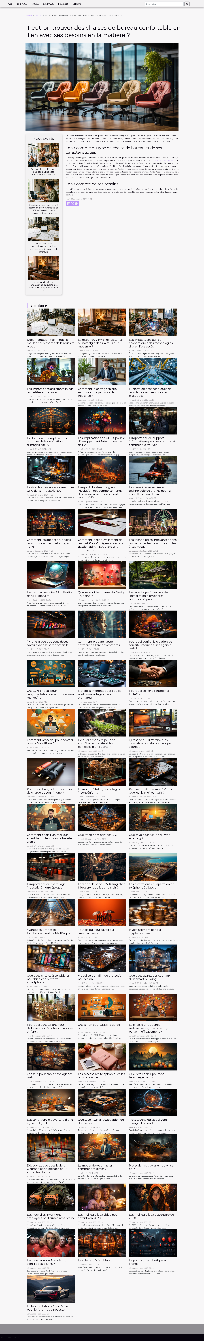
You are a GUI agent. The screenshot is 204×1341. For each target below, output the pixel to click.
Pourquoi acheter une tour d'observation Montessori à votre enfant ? (50, 1028)
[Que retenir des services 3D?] (102, 817)
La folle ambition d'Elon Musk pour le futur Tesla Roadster (47, 1307)
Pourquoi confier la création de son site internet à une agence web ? (150, 645)
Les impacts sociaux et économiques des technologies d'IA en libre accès (151, 343)
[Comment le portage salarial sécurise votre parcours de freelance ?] (102, 371)
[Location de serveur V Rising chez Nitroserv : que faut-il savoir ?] (102, 866)
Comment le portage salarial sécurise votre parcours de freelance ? (97, 392)
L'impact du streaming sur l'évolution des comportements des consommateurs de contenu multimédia (100, 492)
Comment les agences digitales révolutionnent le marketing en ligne (49, 543)
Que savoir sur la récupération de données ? (101, 1121)
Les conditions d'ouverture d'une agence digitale (50, 1121)
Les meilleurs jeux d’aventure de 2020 (151, 1216)
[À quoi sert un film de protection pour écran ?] (102, 958)
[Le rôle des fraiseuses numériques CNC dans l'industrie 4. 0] (51, 469)
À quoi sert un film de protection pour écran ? (100, 977)
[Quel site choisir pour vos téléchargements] (153, 1056)
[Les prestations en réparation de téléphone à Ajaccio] (153, 866)
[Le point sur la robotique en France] (153, 1242)
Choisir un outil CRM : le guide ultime (99, 1026)
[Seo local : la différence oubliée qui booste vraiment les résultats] (43, 154)
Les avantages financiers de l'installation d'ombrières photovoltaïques (148, 596)
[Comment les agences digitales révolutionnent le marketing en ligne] (51, 522)
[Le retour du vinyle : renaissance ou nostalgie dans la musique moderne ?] (43, 267)
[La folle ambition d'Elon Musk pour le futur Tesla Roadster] (51, 1288)
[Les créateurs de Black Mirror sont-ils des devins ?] (51, 1242)
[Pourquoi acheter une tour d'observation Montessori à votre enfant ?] (51, 1007)
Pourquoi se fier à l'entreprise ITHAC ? (149, 692)
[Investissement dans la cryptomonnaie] (153, 912)
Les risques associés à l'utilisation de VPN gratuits (50, 594)
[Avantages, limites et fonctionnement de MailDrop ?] (51, 912)
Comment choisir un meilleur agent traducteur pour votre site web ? (49, 838)
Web (10, 3)
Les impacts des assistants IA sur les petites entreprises (50, 390)
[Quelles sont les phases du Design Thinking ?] (102, 574)
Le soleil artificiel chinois (95, 1260)
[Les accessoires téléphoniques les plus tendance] (102, 1056)
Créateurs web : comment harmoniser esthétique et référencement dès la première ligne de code (43, 209)
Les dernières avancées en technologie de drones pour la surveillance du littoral (150, 491)
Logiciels (63, 3)
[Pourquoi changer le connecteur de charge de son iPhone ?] (51, 771)
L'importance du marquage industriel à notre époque (46, 885)
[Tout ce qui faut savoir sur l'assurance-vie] (102, 912)
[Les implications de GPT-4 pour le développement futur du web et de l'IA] (102, 420)
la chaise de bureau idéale (162, 160)
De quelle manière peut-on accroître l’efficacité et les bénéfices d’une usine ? (96, 743)
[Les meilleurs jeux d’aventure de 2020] (153, 1197)
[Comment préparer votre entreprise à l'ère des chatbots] (102, 624)
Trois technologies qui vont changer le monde (148, 1121)
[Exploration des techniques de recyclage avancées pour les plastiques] (153, 371)
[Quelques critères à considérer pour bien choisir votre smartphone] (51, 958)
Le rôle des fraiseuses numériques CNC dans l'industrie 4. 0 (50, 489)
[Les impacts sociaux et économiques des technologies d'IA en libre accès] (153, 322)
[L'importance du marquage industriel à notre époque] (51, 866)
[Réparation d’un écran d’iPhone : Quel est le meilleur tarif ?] (153, 771)
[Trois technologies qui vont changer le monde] (153, 1102)
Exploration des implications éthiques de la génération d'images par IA (47, 441)
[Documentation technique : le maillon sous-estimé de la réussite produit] (43, 228)
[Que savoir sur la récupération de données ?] (102, 1102)
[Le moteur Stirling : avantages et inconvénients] (102, 771)
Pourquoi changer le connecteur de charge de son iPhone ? (49, 790)
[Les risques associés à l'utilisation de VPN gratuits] (51, 574)
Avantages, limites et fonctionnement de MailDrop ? (48, 931)
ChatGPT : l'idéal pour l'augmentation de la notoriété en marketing (50, 694)
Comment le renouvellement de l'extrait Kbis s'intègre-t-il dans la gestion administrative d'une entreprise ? (100, 545)
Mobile (35, 3)
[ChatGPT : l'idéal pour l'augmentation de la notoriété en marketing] (51, 673)
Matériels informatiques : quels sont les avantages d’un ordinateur (99, 694)
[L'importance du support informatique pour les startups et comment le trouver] (153, 420)
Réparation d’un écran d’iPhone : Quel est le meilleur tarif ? (151, 790)
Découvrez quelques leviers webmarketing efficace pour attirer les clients (46, 1169)
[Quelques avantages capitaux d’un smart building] (153, 958)
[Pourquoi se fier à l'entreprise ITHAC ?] (153, 673)
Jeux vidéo (22, 3)
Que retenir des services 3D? (98, 835)
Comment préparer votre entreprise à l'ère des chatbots (99, 643)
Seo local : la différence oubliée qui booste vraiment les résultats (43, 172)
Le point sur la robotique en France (148, 1262)
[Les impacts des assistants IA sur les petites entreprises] (51, 371)
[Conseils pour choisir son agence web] (51, 1056)
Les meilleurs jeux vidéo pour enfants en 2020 (98, 1216)
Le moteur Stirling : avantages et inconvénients (100, 790)
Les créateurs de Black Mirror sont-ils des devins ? (47, 1262)
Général (77, 3)
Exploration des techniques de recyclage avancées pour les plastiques (150, 392)
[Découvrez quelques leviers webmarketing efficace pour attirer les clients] (51, 1147)
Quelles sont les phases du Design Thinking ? (102, 594)
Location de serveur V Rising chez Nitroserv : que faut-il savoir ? (101, 885)
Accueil (29, 15)
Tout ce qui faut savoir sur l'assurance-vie (96, 931)
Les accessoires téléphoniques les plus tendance (101, 1075)
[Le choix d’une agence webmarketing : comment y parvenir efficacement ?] (153, 1007)
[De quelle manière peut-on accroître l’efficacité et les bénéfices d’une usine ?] (102, 722)
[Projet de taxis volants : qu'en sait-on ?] (153, 1147)
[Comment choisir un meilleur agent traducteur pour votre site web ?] (51, 817)
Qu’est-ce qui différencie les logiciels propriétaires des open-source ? (151, 743)
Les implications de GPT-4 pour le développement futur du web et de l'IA (101, 441)
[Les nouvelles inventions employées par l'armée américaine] (51, 1197)
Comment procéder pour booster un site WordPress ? (50, 741)
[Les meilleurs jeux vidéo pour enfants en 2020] (102, 1197)
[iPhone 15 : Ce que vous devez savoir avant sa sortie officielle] (51, 624)
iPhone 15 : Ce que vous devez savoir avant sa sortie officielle (48, 643)
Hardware (48, 3)
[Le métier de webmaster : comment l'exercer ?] (102, 1147)
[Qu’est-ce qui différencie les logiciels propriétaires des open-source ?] (153, 722)
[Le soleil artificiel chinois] (102, 1242)
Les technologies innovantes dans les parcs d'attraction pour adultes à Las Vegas (153, 543)
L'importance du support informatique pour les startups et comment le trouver (152, 441)
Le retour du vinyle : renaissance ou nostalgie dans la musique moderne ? (44, 286)
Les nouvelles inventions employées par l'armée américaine (51, 1216)
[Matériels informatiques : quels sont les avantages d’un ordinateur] (102, 673)
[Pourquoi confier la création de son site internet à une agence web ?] (153, 624)
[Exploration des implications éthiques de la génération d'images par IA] (51, 420)
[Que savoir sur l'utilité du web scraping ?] (153, 817)
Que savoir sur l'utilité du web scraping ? (149, 836)
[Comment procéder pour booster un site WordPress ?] (51, 722)
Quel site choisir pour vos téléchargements (146, 1075)
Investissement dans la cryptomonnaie (145, 931)
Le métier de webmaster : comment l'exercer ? (96, 1167)
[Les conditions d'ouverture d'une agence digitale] (51, 1102)
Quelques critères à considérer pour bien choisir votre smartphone (48, 979)
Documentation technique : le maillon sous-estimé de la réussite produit (43, 247)
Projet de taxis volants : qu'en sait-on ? (152, 1167)
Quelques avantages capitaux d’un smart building (149, 977)
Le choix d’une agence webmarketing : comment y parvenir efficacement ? (148, 1028)
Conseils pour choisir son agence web (50, 1075)
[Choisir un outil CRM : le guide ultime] (102, 1007)
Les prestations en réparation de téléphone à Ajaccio (151, 885)
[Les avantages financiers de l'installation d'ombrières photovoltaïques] (153, 574)
